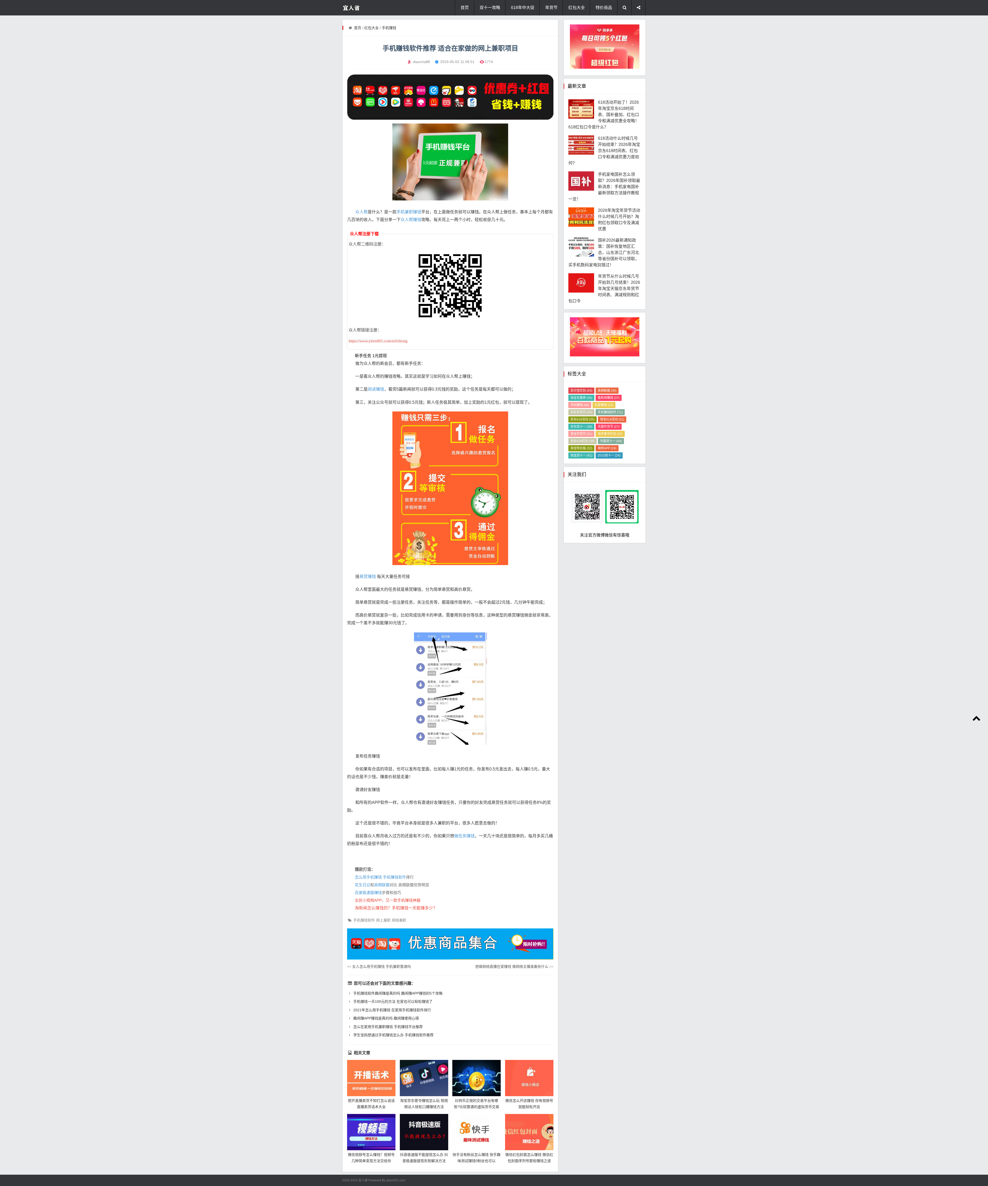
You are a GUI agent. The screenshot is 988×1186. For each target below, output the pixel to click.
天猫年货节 (609, 426)
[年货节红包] (450, 97)
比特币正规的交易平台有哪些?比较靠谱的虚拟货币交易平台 (476, 1107)
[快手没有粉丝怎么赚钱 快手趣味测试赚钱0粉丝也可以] (476, 1132)
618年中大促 (522, 7)
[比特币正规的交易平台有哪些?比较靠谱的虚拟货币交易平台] (476, 1078)
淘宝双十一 (581, 455)
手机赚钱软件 (394, 877)
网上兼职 (383, 920)
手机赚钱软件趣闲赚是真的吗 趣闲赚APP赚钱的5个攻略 (397, 993)
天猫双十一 (611, 441)
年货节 (551, 7)
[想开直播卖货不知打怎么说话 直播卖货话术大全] (371, 1078)
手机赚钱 (389, 28)
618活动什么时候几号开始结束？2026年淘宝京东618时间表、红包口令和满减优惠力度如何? (604, 150)
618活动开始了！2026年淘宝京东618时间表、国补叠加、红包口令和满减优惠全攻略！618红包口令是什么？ (603, 114)
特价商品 (604, 7)
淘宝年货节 (581, 434)
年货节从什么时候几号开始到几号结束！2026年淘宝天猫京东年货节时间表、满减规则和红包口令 (604, 288)
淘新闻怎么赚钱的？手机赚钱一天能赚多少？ (396, 908)
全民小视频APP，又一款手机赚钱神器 (387, 900)
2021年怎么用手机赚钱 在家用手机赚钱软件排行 (391, 1010)
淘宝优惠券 (581, 398)
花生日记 (362, 885)
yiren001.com (395, 1180)
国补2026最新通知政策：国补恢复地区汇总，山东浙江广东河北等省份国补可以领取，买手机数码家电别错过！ (603, 252)
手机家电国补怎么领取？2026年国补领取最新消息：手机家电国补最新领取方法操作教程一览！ (604, 186)
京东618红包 (582, 441)
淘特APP (607, 448)
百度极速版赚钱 (368, 892)
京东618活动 (582, 419)
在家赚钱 (604, 405)
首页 (465, 7)
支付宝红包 (581, 390)
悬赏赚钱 (367, 576)
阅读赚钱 (376, 389)
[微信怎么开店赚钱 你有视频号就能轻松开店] (529, 1078)
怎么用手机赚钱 (368, 877)
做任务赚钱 (464, 836)
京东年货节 (581, 412)
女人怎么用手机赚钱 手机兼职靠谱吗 (379, 966)
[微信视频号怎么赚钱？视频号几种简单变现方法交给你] (371, 1132)
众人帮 (361, 212)
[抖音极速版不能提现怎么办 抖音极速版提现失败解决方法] (424, 1132)
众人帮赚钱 (411, 219)
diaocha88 (421, 62)
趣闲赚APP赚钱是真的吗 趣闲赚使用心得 (385, 1018)
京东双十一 (581, 426)
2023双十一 (609, 455)
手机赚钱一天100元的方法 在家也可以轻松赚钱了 (392, 1001)
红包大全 (576, 7)
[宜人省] (362, 7)
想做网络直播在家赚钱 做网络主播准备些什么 (514, 966)
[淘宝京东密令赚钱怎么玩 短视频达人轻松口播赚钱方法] (424, 1078)
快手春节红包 (610, 434)
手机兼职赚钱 (408, 212)
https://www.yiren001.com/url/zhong (378, 341)
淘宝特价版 (581, 448)
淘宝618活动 (612, 419)
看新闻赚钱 (609, 398)
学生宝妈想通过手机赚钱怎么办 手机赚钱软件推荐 (393, 1035)
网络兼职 (399, 920)
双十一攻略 (490, 7)
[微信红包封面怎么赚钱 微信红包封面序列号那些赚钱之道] (529, 1132)
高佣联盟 (382, 885)
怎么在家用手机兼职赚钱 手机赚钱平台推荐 (387, 1027)
